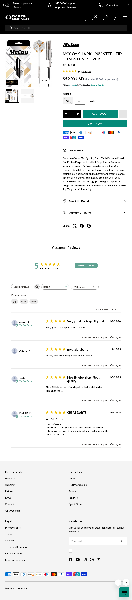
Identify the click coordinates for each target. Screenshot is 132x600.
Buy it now (95, 123)
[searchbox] (22, 286)
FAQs (8, 497)
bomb (34, 301)
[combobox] (66, 28)
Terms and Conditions (17, 546)
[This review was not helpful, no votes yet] (117, 337)
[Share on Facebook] (81, 225)
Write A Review (86, 265)
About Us (10, 478)
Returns (9, 491)
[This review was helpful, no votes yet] (111, 337)
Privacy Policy (13, 527)
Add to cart (100, 113)
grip (15, 301)
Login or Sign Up (97, 85)
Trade (8, 534)
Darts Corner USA (19, 588)
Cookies (9, 540)
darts (23, 301)
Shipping (10, 484)
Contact (9, 504)
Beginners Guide (78, 484)
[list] (28, 63)
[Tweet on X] (74, 225)
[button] (116, 18)
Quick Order (76, 504)
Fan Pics (73, 497)
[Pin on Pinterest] (88, 225)
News (72, 478)
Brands (72, 491)
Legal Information (15, 559)
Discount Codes (14, 553)
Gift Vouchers (12, 510)
